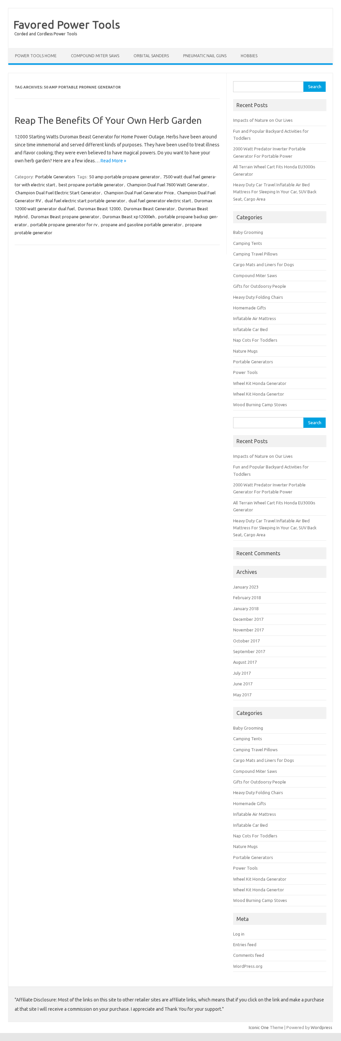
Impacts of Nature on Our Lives (263, 120)
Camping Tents (247, 243)
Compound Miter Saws (95, 56)
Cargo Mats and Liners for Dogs (263, 264)
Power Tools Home (36, 56)
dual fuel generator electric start (160, 200)
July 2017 (242, 673)
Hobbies (249, 56)
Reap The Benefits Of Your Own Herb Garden (108, 120)
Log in (238, 934)
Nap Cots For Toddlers (255, 340)
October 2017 (246, 640)
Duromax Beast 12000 (99, 208)
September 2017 (249, 651)
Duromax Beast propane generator (65, 216)
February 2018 (247, 597)
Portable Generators (55, 176)
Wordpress (321, 1027)
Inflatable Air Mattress (254, 318)
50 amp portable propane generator (124, 176)
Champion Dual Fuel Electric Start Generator (58, 192)
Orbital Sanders (151, 56)
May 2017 (242, 694)
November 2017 (248, 629)
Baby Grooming (248, 232)
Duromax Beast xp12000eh (129, 216)
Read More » (113, 160)
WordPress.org (247, 966)
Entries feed (244, 944)
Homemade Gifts (249, 307)
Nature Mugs (245, 351)
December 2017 (248, 619)
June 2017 (242, 683)
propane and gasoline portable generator (141, 224)
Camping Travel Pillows (255, 254)
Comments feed (248, 955)
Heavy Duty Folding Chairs (258, 297)
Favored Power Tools (66, 24)
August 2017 (245, 662)
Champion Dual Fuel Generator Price (139, 192)
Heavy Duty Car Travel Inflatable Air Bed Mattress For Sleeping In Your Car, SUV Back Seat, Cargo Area (274, 191)
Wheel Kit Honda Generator (259, 383)
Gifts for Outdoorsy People (259, 286)
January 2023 (245, 587)
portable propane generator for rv (64, 224)
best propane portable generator (91, 184)
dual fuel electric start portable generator (85, 200)
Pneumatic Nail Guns (204, 56)
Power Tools (245, 372)
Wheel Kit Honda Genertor (258, 394)
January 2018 (245, 608)
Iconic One (259, 1027)
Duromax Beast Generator (149, 208)
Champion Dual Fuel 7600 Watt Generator (167, 184)
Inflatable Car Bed (250, 329)
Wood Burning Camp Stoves (260, 404)
